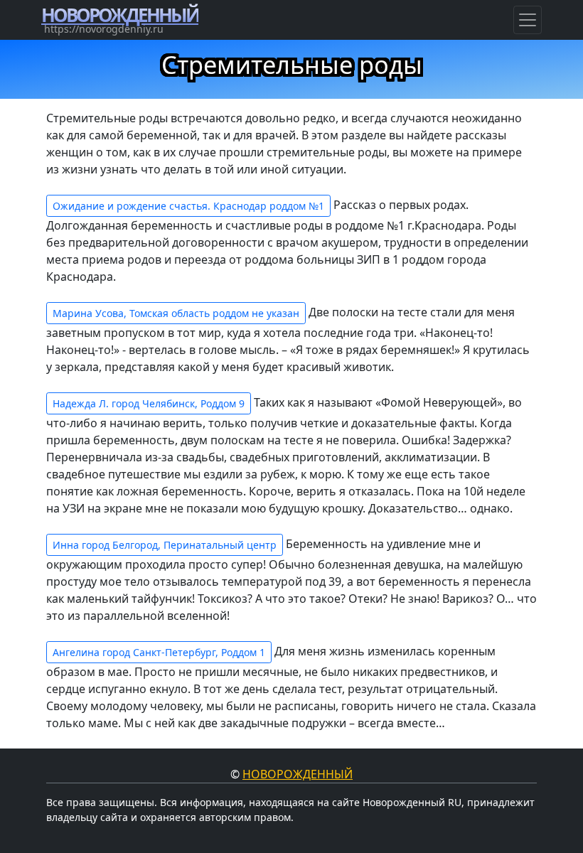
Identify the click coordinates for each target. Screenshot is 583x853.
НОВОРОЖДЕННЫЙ (119, 15)
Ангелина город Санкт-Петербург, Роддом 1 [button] (159, 652)
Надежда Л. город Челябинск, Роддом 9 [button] (149, 403)
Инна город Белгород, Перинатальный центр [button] (165, 545)
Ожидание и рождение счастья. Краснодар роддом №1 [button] (188, 206)
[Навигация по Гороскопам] (527, 20)
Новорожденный (297, 774)
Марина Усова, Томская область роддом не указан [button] (176, 313)
